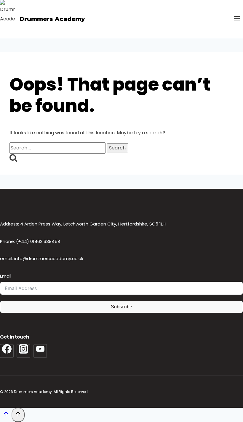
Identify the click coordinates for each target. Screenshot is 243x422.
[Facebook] (7, 351)
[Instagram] (23, 351)
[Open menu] (237, 19)
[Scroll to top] (6, 416)
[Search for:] (58, 147)
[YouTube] (40, 351)
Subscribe (121, 306)
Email (5, 276)
